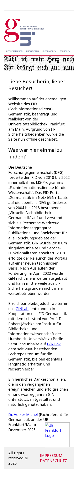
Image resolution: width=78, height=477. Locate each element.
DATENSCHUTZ (53, 460)
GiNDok (54, 343)
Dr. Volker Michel (23, 414)
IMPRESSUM (51, 455)
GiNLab (22, 308)
